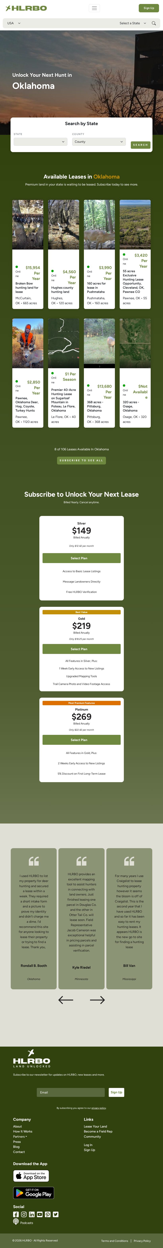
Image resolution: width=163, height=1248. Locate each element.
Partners (19, 1136)
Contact (19, 1152)
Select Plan (79, 558)
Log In (88, 1145)
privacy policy (98, 1108)
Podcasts (26, 1223)
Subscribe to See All (81, 460)
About (17, 1126)
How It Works (22, 1131)
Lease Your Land (95, 1126)
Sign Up (149, 8)
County (78, 134)
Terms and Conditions (114, 1241)
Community (92, 1136)
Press (17, 1142)
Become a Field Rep (98, 1131)
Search (140, 144)
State (18, 134)
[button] (97, 1000)
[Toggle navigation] (94, 8)
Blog (16, 1147)
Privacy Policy (142, 1241)
